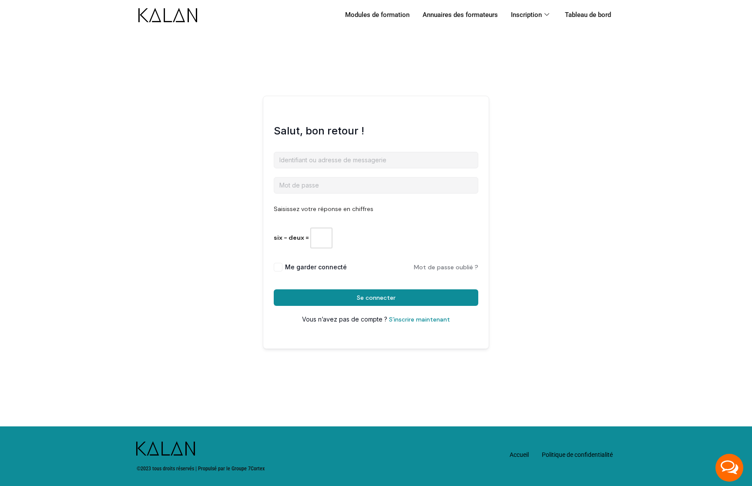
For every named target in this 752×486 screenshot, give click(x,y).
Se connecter (376, 298)
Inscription (526, 15)
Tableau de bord (588, 15)
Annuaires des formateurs (460, 15)
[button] (729, 468)
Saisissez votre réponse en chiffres (323, 209)
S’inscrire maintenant (419, 319)
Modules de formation (377, 15)
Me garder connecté (316, 267)
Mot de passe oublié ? (446, 267)
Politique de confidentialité (577, 454)
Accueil (519, 454)
